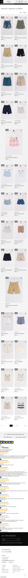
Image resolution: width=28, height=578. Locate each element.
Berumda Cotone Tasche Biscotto (7, 65)
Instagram (4, 562)
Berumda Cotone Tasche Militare (20, 37)
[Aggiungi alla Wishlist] (12, 18)
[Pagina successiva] (25, 425)
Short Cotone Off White (19, 361)
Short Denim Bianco (4, 333)
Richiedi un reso (5, 572)
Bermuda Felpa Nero (18, 65)
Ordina (24, 12)
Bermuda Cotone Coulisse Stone (20, 269)
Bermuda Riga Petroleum (5, 417)
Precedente (2, 451)
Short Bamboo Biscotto (19, 241)
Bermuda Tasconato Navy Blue (6, 269)
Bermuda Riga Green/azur (6, 241)
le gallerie (6, 552)
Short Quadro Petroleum (19, 389)
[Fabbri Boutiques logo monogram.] (1, 1)
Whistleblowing (5, 569)
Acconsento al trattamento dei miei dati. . (13, 542)
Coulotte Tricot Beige (5, 389)
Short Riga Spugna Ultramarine (6, 185)
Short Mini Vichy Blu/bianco (19, 333)
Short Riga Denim (4, 213)
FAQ (13, 572)
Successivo (6, 451)
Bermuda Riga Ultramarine (19, 185)
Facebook (11, 562)
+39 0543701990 (5, 558)
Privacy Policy (19, 542)
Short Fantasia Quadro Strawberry (11, 157)
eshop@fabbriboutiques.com (8, 560)
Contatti (3, 566)
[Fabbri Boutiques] (8, 1)
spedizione (15, 565)
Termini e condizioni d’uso (18, 569)
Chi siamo (4, 565)
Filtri (20, 12)
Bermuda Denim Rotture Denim (6, 37)
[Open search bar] (17, 1)
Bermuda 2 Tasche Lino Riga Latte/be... (8, 361)
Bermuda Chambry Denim (19, 213)
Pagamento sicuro (16, 566)
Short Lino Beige (18, 122)
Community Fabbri (16, 570)
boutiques (6, 550)
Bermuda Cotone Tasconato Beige (11, 305)
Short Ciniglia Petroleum (19, 417)
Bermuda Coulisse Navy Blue (6, 122)
